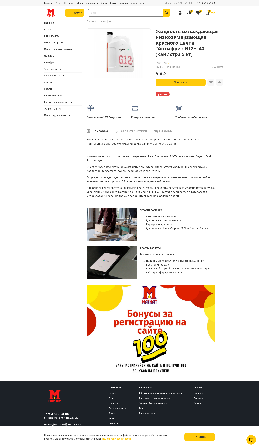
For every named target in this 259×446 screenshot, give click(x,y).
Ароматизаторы (53, 95)
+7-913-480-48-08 (205, 3)
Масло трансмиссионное (58, 49)
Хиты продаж (51, 36)
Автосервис (137, 3)
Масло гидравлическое (57, 115)
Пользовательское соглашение (154, 398)
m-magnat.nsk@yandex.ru (62, 424)
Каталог (48, 3)
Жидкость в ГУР (52, 108)
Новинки (123, 3)
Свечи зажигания (54, 75)
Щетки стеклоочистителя (58, 102)
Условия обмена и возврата (153, 403)
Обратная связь (147, 413)
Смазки (48, 82)
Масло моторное (53, 42)
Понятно (200, 437)
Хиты (113, 3)
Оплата (197, 403)
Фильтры (49, 55)
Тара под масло (52, 69)
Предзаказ (181, 82)
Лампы (48, 89)
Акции (104, 3)
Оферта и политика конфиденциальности (160, 393)
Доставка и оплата (87, 3)
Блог (141, 408)
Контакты (69, 3)
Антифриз (107, 21)
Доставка (198, 398)
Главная (91, 21)
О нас (58, 3)
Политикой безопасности (116, 438)
